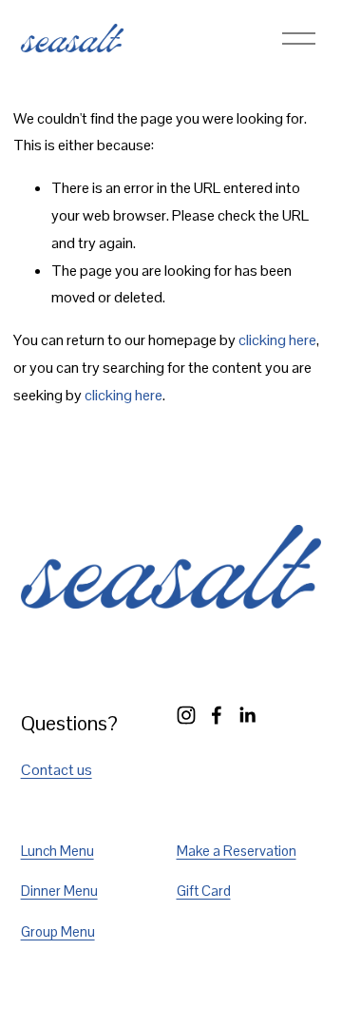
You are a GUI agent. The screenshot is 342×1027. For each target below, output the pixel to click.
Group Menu (58, 931)
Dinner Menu (59, 891)
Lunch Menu (57, 851)
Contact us (56, 770)
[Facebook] (216, 715)
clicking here (277, 340)
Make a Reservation (236, 851)
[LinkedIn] (247, 715)
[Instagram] (186, 715)
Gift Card (204, 891)
